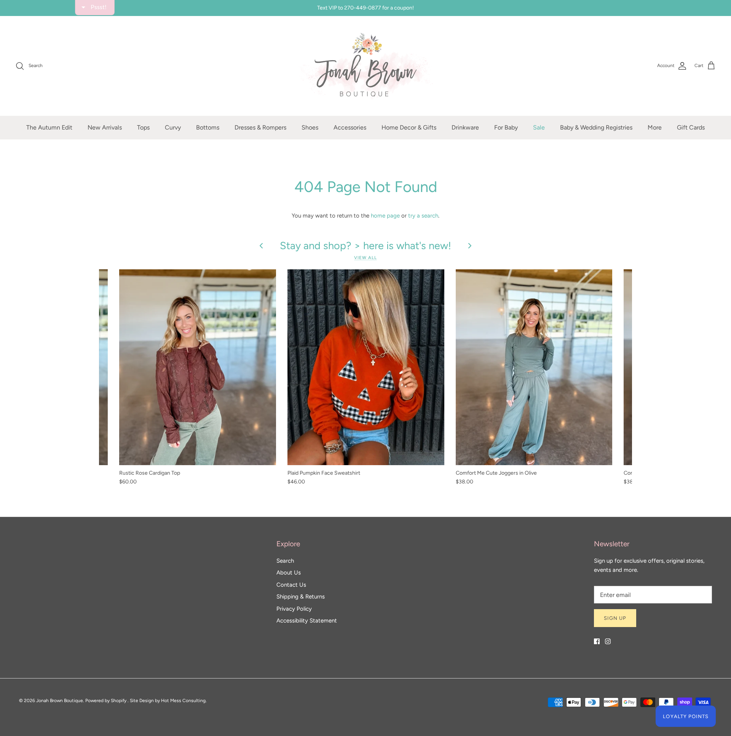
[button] (451, 54)
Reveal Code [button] (366, 181)
